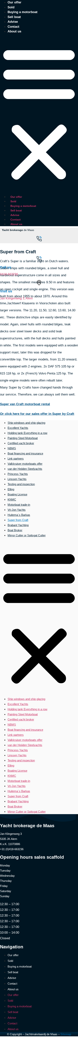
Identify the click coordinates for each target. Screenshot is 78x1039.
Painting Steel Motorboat (23, 438)
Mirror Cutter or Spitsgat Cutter (27, 535)
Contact (13, 26)
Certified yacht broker (21, 443)
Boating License (17, 494)
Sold (11, 7)
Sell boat (14, 17)
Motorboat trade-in (19, 504)
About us (14, 31)
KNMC (12, 499)
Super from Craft (18, 520)
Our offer (16, 196)
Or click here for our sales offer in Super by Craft (37, 414)
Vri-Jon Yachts (17, 509)
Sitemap (65, 1034)
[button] (39, 113)
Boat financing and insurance (25, 453)
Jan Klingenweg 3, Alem (16, 298)
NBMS (12, 448)
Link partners (16, 458)
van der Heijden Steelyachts (25, 468)
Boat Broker (15, 530)
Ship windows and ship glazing (26, 422)
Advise (13, 22)
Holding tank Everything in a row (27, 433)
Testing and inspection (21, 484)
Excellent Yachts (18, 427)
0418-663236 (9, 274)
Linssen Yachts (17, 479)
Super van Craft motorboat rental (25, 404)
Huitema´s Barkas (19, 514)
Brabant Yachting (18, 525)
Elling (11, 489)
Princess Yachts (18, 474)
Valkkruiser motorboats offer (25, 463)
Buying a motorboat (22, 12)
